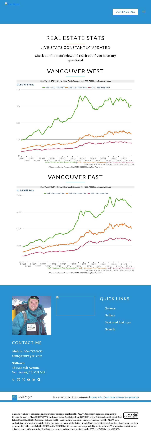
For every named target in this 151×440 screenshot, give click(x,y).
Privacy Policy (97, 397)
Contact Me (125, 11)
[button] (125, 12)
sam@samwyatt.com (27, 356)
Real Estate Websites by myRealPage (122, 397)
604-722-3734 (33, 351)
